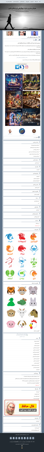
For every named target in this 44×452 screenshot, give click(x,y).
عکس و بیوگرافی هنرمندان (35, 430)
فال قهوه (38, 176)
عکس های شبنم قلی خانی (32, 37)
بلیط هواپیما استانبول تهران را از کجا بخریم (33, 383)
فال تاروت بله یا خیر (36, 367)
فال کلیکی (37, 210)
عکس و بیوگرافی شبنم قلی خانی (22, 57)
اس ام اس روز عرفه (36, 156)
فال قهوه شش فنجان (36, 181)
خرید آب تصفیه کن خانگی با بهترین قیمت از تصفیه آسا (31, 376)
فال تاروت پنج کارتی (36, 354)
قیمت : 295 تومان (22, 335)
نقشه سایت (17, 444)
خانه (39, 1)
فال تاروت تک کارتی (36, 347)
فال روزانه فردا (37, 428)
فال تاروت (31, 1)
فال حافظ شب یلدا (36, 396)
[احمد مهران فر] (34, 33)
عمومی (34, 137)
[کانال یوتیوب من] (14, 438)
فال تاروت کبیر (37, 343)
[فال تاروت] (31, 82)
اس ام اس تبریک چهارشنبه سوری (34, 154)
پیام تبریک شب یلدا (36, 398)
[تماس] (22, 438)
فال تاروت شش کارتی (36, 356)
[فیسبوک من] (28, 438)
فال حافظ (36, 1)
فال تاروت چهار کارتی (36, 352)
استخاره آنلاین (22, 1)
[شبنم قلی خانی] (9, 33)
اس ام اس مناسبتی (16, 1)
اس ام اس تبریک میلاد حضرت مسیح (34, 152)
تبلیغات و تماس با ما (9, 1)
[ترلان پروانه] (22, 33)
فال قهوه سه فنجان (36, 178)
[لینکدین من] (11, 438)
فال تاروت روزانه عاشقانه (35, 365)
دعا (38, 203)
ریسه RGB (37, 223)
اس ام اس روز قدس (36, 149)
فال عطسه (37, 421)
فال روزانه (27, 1)
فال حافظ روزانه (37, 394)
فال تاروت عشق (36, 363)
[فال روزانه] (14, 82)
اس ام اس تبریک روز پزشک (35, 145)
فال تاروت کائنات (36, 345)
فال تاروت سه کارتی (36, 350)
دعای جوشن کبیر (36, 201)
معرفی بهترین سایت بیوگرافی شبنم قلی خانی (22, 8)
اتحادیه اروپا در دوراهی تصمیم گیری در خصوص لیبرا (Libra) (30, 380)
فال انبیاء (37, 169)
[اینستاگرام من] (25, 438)
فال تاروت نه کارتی (36, 358)
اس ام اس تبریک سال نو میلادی (34, 147)
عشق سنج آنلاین (36, 216)
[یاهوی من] (33, 438)
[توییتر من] (19, 438)
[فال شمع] (14, 100)
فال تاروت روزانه (36, 341)
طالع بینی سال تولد (36, 331)
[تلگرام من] (30, 438)
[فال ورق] (14, 117)
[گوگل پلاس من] (16, 438)
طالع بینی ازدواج (37, 194)
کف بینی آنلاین (37, 187)
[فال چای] (31, 117)
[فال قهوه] (31, 100)
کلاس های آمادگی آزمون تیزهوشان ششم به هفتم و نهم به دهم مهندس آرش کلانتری (27, 378)
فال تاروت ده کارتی (36, 361)
